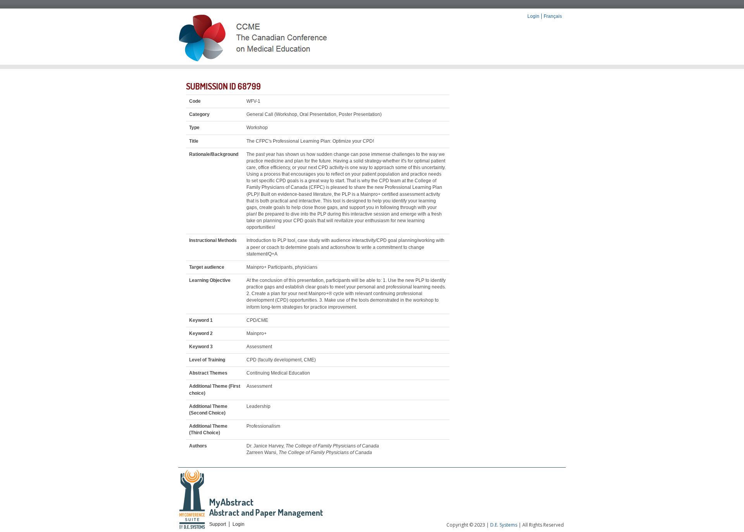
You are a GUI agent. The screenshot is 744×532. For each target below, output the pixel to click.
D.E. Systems (503, 525)
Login (533, 16)
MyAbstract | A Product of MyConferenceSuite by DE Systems (192, 500)
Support (217, 524)
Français (553, 16)
